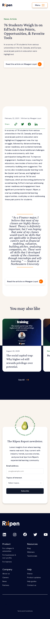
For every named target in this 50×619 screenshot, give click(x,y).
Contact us (31, 585)
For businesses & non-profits (9, 556)
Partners (5, 585)
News (4, 581)
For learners (7, 562)
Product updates (34, 577)
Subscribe (25, 491)
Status (30, 574)
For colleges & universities (8, 549)
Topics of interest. (14, 478)
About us (6, 574)
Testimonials (32, 556)
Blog (29, 548)
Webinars (31, 552)
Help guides (31, 581)
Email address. (12, 466)
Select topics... (14, 483)
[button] (40, 5)
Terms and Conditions (25, 611)
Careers (5, 577)
